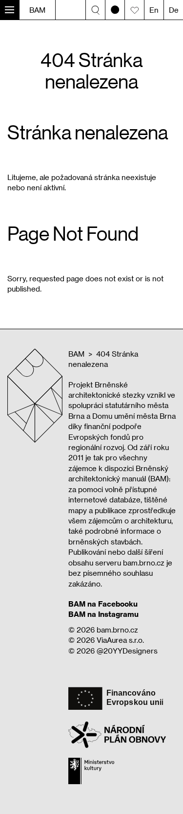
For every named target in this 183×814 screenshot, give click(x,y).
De (174, 9)
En (154, 9)
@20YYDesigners (127, 650)
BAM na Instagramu (103, 614)
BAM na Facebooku (103, 603)
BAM (37, 9)
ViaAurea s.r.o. (120, 639)
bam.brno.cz (117, 629)
